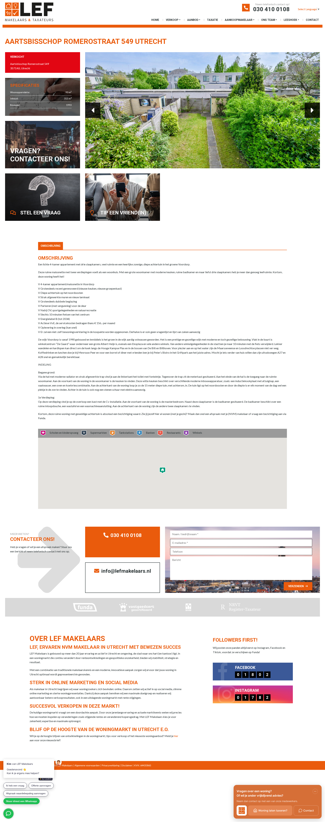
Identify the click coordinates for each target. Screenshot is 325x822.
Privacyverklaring (111, 765)
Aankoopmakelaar (238, 20)
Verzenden (296, 586)
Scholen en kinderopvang (64, 432)
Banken (150, 432)
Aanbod (192, 20)
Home (155, 20)
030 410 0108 (271, 9)
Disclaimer (126, 765)
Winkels (197, 432)
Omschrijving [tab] (50, 245)
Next (312, 110)
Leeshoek (290, 20)
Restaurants (174, 432)
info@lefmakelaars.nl (125, 571)
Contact (312, 20)
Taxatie (212, 20)
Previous (92, 110)
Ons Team (268, 20)
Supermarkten (98, 432)
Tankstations (126, 432)
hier (176, 735)
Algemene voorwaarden (87, 765)
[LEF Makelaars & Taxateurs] (34, 13)
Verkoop (172, 20)
